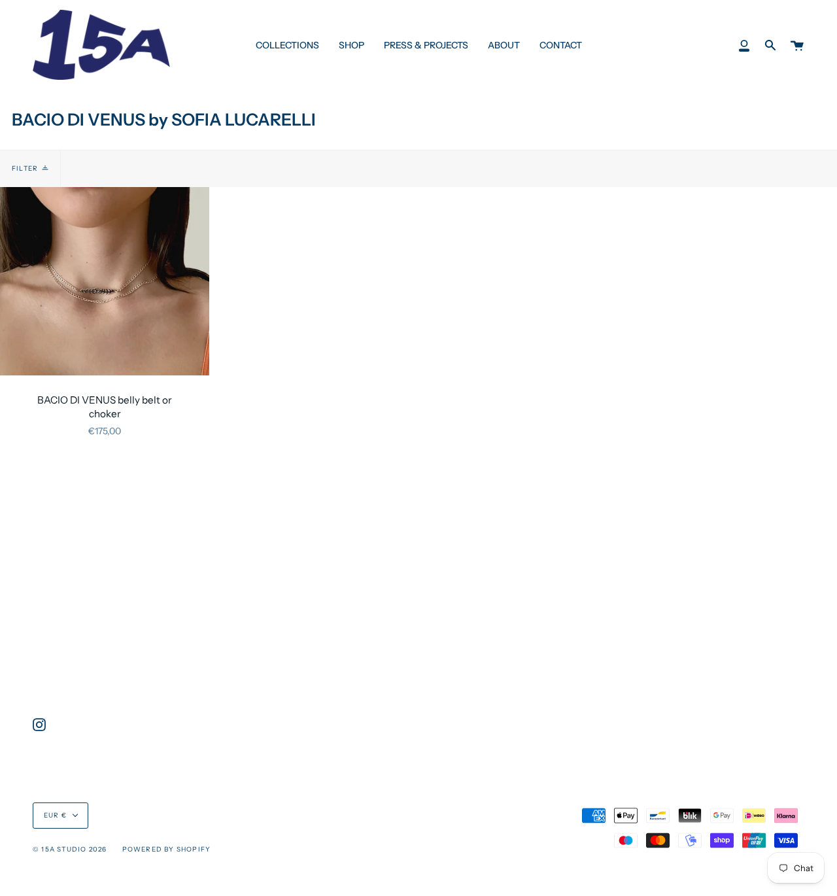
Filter (25, 168)
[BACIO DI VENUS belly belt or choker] (104, 281)
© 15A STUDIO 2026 (70, 849)
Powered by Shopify (166, 849)
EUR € (55, 815)
